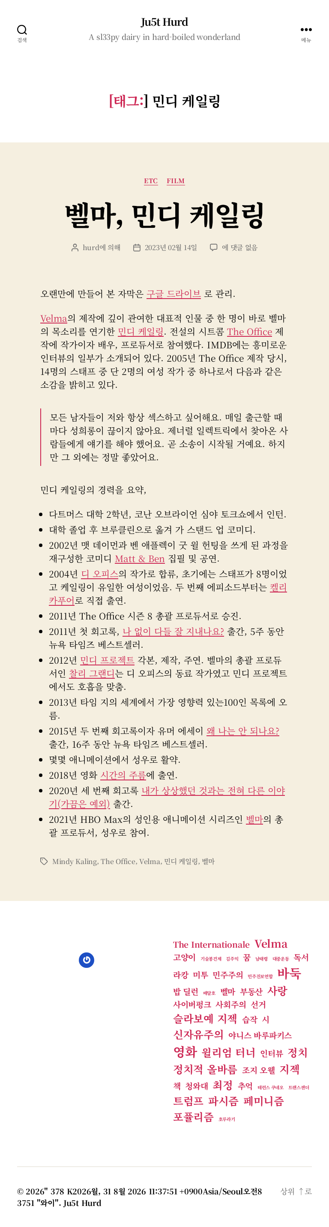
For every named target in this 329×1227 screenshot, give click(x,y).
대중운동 (280, 958)
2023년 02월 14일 (171, 247)
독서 (300, 957)
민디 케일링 (141, 331)
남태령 (261, 958)
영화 (185, 1051)
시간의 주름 (123, 774)
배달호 (209, 993)
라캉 (180, 974)
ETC (151, 181)
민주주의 (227, 974)
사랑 (277, 990)
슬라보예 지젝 (205, 1018)
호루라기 (226, 1119)
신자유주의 (198, 1034)
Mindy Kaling (74, 861)
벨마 (254, 819)
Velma (53, 317)
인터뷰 (271, 1053)
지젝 (289, 1068)
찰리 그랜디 (92, 673)
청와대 (196, 1085)
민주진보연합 (260, 976)
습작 (249, 1019)
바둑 (289, 973)
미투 (200, 974)
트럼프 (188, 1100)
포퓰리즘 (193, 1116)
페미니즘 (263, 1100)
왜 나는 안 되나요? (242, 730)
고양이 (184, 957)
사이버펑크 (192, 1004)
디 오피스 (99, 573)
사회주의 (230, 1004)
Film (176, 181)
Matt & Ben (140, 558)
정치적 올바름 (205, 1068)
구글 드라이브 (174, 293)
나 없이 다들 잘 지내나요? (173, 631)
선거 (258, 1004)
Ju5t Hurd (164, 21)
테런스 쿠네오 (270, 1087)
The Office (249, 331)
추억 (245, 1085)
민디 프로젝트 (107, 659)
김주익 (232, 958)
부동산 (251, 991)
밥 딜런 (185, 991)
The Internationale (211, 944)
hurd (91, 247)
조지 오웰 (258, 1070)
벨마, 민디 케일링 (164, 213)
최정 (222, 1084)
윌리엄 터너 (228, 1052)
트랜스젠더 (298, 1087)
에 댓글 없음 (239, 247)
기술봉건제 (210, 958)
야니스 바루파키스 (260, 1035)
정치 (297, 1052)
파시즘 (223, 1100)
